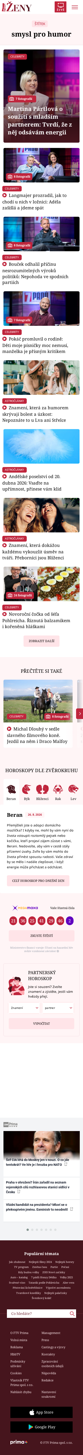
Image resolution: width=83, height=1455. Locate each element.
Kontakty (48, 1354)
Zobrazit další (41, 641)
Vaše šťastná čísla (62, 908)
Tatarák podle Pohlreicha (44, 1282)
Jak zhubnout (17, 1262)
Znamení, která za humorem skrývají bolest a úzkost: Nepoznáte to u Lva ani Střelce (35, 414)
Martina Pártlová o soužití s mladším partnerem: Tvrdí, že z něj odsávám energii (40, 120)
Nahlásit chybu (20, 1392)
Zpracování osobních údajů (52, 1363)
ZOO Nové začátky (53, 1272)
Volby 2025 (66, 1277)
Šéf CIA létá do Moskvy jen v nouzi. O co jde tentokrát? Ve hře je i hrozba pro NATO (37, 1162)
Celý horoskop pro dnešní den (38, 881)
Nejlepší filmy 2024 (40, 1262)
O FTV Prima (19, 1333)
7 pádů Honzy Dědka (43, 1277)
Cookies (16, 1373)
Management (51, 1333)
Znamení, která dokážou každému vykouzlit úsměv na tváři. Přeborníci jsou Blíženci (33, 551)
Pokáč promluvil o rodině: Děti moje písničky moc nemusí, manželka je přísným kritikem (35, 345)
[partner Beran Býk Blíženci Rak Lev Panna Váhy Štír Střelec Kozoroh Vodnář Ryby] (58, 1008)
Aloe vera (68, 1282)
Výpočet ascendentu (58, 1287)
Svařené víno (17, 1282)
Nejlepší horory (64, 1262)
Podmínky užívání (17, 1363)
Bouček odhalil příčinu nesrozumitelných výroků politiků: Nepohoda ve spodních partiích (35, 273)
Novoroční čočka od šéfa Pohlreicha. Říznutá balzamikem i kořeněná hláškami (36, 620)
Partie (54, 1267)
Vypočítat (41, 1024)
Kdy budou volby (28, 1272)
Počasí (65, 1267)
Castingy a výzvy (53, 1347)
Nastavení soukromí (49, 1394)
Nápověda (49, 1373)
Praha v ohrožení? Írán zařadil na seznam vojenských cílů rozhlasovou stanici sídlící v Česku (37, 1187)
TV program (21, 1267)
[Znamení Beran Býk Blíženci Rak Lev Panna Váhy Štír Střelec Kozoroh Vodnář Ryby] (24, 1008)
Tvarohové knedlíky (28, 1293)
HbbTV (15, 1354)
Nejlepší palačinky (55, 1293)
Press (45, 1340)
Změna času (39, 1267)
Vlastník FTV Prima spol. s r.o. (21, 1382)
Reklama (16, 1347)
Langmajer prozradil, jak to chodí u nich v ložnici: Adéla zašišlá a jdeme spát (34, 201)
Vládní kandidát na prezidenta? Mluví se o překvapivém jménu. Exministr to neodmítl (37, 1207)
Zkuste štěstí (41, 936)
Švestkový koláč (41, 1298)
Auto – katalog (19, 1277)
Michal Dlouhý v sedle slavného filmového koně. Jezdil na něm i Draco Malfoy (37, 735)
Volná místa (18, 1340)
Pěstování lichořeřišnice (27, 1287)
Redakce (47, 1380)
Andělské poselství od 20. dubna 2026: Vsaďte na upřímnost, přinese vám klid (32, 482)
